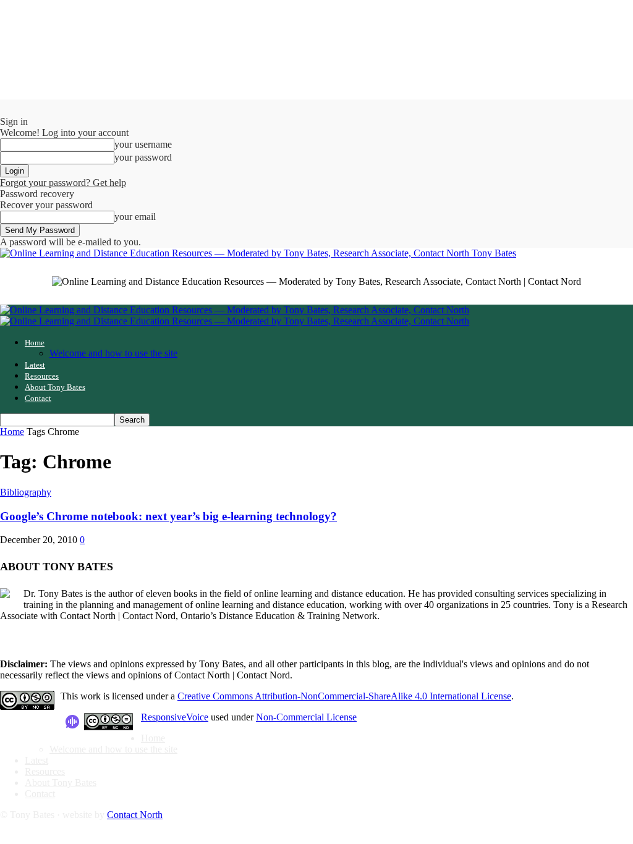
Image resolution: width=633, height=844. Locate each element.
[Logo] (234, 310)
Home (35, 342)
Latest (35, 364)
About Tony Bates (55, 387)
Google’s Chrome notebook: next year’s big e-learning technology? (168, 516)
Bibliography (25, 492)
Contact (38, 398)
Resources (42, 376)
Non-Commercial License (306, 717)
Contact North (135, 814)
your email (135, 216)
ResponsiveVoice (174, 717)
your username (143, 144)
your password (143, 157)
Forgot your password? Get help (63, 182)
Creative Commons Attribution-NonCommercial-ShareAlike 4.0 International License (344, 696)
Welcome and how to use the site (113, 353)
